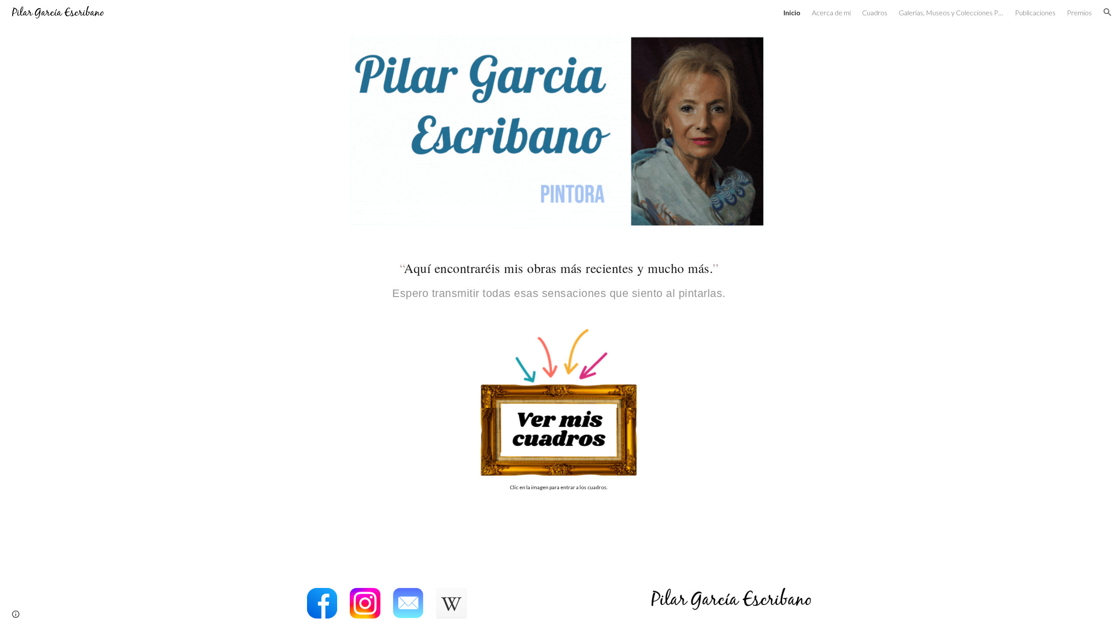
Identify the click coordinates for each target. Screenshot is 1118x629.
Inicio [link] (792, 12)
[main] (559, 277)
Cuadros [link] (874, 12)
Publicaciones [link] (1035, 12)
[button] (1107, 12)
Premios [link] (1079, 12)
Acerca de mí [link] (831, 12)
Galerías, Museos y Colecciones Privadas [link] (951, 12)
